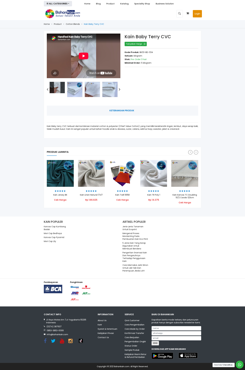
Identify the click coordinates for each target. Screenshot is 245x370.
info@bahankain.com (57, 334)
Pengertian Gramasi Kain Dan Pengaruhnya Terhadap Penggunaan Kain (134, 257)
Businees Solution (165, 3)
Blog (98, 3)
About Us (102, 320)
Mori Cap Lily (50, 241)
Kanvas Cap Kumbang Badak (55, 228)
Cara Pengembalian (134, 324)
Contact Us (103, 337)
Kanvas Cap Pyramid (54, 237)
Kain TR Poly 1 (153, 195)
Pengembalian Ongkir (135, 341)
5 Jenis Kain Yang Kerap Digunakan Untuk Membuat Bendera (134, 246)
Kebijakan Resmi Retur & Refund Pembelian (135, 356)
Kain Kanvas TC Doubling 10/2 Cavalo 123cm (185, 196)
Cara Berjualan (132, 337)
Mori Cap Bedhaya (53, 233)
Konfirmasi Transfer (134, 333)
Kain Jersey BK (60, 195)
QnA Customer (132, 320)
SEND (155, 343)
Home (87, 3)
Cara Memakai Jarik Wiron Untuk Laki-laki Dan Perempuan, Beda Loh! (135, 268)
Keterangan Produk (121, 110)
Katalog (124, 3)
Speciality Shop (142, 3)
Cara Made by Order (135, 329)
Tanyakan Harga (135, 43)
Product (110, 3)
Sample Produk (132, 350)
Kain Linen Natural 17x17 (91, 195)
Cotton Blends (73, 24)
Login (197, 13)
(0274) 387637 (54, 326)
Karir (100, 324)
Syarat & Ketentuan (107, 329)
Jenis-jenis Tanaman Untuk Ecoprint (132, 228)
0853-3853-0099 (55, 330)
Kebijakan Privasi (106, 333)
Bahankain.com (121, 366)
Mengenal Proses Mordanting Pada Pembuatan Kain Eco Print (135, 236)
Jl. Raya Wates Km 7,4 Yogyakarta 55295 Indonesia (66, 321)
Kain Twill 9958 (122, 195)
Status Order (131, 345)
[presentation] (47, 89)
